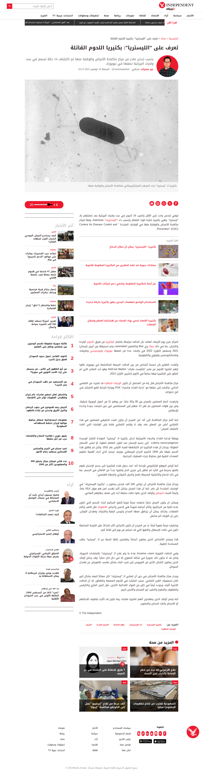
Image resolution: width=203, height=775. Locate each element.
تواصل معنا (125, 745)
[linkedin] (147, 733)
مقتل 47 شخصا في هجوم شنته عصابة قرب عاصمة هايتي (42, 274)
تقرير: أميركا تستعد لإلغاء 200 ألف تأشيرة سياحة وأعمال (42, 324)
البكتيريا (109, 341)
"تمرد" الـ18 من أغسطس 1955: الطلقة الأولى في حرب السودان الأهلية (41, 595)
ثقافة (142, 15)
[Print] (151, 203)
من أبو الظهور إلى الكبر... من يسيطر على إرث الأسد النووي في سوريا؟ (46, 370)
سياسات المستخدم (122, 728)
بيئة (54, 285)
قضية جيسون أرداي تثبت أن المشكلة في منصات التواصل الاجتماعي (43, 498)
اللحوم (90, 341)
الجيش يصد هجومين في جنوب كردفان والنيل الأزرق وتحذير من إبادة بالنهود (46, 409)
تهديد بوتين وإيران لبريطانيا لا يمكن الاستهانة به (42, 574)
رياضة (117, 15)
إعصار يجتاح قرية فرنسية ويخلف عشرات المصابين (42, 291)
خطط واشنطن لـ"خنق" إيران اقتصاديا (41, 307)
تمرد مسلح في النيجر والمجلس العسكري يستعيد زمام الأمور (50, 450)
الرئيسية (173, 38)
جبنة (151, 346)
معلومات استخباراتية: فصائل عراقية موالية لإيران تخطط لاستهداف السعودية (48, 423)
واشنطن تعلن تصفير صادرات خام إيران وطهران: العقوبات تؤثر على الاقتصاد (46, 396)
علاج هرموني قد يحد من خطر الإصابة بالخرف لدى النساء (158, 671)
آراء (166, 15)
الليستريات (111, 220)
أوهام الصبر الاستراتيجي (45, 534)
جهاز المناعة (119, 624)
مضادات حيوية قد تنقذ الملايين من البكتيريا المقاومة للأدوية (120, 265)
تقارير (54, 231)
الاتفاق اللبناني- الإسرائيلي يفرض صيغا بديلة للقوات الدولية (41, 555)
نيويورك (107, 350)
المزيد (43, 15)
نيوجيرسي (95, 350)
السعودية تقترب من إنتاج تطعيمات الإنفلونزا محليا (154, 705)
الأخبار (190, 15)
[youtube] (151, 733)
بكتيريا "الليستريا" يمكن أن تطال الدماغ (133, 247)
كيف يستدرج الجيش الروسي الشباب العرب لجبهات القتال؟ (40, 238)
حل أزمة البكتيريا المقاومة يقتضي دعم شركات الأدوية (125, 284)
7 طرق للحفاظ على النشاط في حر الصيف (104, 671)
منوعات (130, 15)
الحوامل (159, 493)
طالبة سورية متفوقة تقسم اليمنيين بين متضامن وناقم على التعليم (47, 345)
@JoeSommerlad (120, 69)
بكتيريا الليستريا (154, 624)
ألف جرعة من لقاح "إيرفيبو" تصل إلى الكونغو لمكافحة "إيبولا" (105, 705)
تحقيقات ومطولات (88, 15)
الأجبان (89, 624)
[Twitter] (160, 733)
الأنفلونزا (102, 507)
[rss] (138, 733)
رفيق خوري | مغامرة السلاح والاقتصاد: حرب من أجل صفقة (46, 437)
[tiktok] (142, 733)
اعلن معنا (126, 750)
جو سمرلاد (146, 69)
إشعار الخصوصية (123, 733)
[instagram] (155, 733)
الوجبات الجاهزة (112, 383)
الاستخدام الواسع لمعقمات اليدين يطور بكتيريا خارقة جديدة (121, 302)
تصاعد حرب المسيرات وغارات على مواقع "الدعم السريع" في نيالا (40, 256)
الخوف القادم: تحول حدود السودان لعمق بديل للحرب (48, 358)
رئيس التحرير (125, 739)
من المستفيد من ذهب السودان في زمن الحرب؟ (47, 383)
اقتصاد (155, 15)
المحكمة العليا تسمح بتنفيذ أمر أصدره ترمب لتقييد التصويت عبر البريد (122, 22)
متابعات (53, 249)
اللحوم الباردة (102, 624)
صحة (106, 15)
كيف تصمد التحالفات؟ (47, 514)
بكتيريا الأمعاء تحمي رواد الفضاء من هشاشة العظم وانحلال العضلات (121, 323)
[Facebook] (164, 733)
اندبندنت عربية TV (62, 15)
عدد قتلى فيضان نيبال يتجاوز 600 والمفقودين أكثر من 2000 (49, 463)
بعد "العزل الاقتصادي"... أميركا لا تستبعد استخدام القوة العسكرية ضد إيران (53, 22)
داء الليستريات (135, 624)
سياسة (177, 15)
